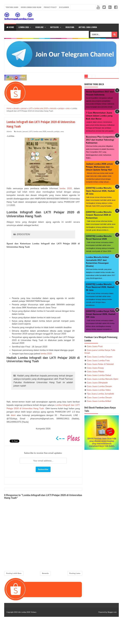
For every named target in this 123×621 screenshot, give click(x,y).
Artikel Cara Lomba (88, 27)
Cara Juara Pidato (95, 371)
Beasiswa (70, 27)
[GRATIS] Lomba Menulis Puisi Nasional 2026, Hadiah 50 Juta (100, 287)
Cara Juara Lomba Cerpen (99, 356)
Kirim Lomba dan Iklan (31, 7)
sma (62, 131)
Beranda (45, 573)
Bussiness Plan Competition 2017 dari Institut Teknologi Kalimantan (100, 140)
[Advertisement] (43, 273)
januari (25, 131)
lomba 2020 (66, 188)
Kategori (54, 27)
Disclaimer (64, 7)
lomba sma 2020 (39, 131)
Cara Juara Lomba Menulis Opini (102, 379)
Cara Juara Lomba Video (99, 390)
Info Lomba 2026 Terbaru (27, 612)
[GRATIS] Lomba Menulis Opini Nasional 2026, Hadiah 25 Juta (100, 191)
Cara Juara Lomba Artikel (99, 401)
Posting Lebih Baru (13, 573)
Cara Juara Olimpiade (97, 382)
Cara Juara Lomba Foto (98, 360)
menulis (50, 131)
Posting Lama (74, 573)
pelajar (57, 131)
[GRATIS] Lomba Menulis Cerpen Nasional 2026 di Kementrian (99, 215)
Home (11, 27)
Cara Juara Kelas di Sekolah (100, 364)
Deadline (39, 27)
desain (19, 131)
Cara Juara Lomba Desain (99, 386)
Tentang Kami (12, 7)
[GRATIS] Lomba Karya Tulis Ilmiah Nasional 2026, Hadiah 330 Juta (101, 314)
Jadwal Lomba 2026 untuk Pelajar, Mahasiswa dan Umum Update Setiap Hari (99, 167)
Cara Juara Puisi (95, 346)
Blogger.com (112, 612)
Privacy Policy (50, 7)
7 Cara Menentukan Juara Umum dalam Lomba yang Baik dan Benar (99, 115)
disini (13, 415)
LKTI (31, 131)
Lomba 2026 (23, 27)
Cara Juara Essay (95, 368)
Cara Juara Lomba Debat (99, 375)
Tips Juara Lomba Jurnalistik (100, 393)
